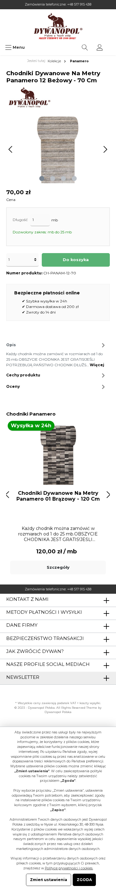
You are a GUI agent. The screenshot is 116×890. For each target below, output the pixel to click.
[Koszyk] (111, 44)
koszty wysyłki (89, 703)
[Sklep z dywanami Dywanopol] (58, 26)
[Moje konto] (99, 47)
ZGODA (84, 879)
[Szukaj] (84, 47)
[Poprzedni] (10, 149)
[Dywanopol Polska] (29, 97)
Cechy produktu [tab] (23, 375)
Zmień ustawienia (48, 879)
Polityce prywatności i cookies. (69, 868)
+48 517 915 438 (79, 4)
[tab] (56, 354)
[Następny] (105, 149)
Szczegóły (58, 567)
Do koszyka (76, 259)
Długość (20, 219)
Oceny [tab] (13, 386)
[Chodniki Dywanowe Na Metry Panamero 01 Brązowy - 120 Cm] (58, 455)
